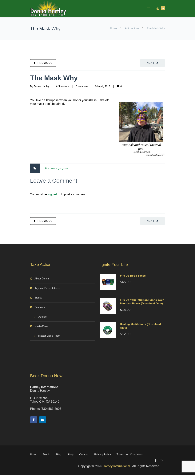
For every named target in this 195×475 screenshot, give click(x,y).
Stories (38, 297)
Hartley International (116, 466)
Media (46, 454)
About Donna (41, 278)
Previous (45, 62)
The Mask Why (54, 78)
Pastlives (39, 307)
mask (53, 168)
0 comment (82, 86)
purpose (63, 168)
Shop (70, 454)
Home (113, 28)
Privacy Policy (102, 454)
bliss (46, 168)
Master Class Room (49, 335)
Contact (84, 454)
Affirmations (132, 28)
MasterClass (41, 326)
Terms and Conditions (130, 454)
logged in (54, 194)
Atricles (42, 316)
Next (150, 62)
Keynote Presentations (47, 288)
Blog (59, 454)
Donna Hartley (42, 86)
